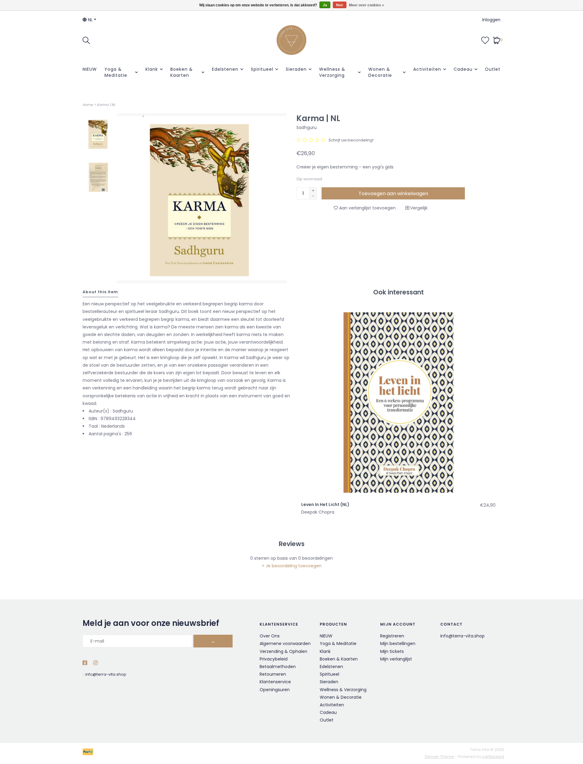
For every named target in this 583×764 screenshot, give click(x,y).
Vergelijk (418, 208)
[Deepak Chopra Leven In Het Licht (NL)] (398, 401)
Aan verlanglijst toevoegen (367, 208)
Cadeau (463, 69)
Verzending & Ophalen (283, 651)
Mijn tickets (392, 651)
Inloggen (491, 20)
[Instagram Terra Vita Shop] (95, 663)
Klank (151, 69)
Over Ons (270, 636)
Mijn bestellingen (397, 643)
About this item (100, 291)
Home (88, 104)
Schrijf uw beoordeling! (351, 140)
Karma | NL (106, 104)
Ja (325, 5)
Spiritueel (262, 69)
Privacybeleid (274, 659)
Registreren (392, 636)
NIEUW (90, 69)
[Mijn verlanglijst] (485, 40)
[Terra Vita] (291, 40)
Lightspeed (493, 756)
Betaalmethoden (278, 667)
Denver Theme (439, 756)
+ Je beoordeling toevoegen (292, 566)
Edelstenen (225, 69)
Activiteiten (427, 69)
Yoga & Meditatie (115, 72)
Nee (339, 5)
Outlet (492, 69)
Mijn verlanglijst (396, 659)
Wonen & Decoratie (380, 72)
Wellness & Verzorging (332, 72)
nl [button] (90, 20)
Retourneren (273, 674)
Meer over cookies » (366, 5)
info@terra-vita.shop (105, 674)
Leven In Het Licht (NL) (325, 504)
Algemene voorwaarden (285, 643)
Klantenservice (275, 682)
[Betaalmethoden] (89, 753)
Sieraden (296, 69)
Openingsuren (275, 690)
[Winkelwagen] (496, 40)
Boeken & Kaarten (181, 72)
